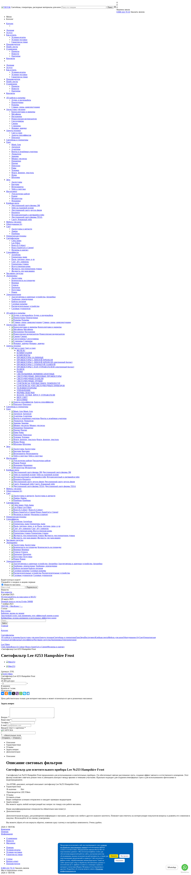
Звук (8, 180)
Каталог (9, 23)
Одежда (14, 285)
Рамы (13, 168)
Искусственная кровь (20, 266)
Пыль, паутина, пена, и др (23, 259)
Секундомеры (17, 121)
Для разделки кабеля (20, 194)
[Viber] (17, 693)
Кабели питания (18, 301)
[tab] (95, 678)
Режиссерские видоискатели (24, 119)
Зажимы (15, 156)
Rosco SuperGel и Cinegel (22, 248)
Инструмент (11, 191)
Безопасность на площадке (23, 280)
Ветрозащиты (17, 187)
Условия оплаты (18, 37)
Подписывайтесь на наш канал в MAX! (18, 597)
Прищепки (16, 161)
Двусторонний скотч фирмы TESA (26, 217)
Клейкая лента (12, 203)
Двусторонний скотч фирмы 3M (25, 205)
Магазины (10, 843)
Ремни (14, 292)
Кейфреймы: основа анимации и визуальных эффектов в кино (28, 618)
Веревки (15, 283)
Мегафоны (16, 114)
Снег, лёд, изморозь (20, 262)
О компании (11, 49)
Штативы (15, 177)
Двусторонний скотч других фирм (26, 210)
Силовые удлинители (21, 308)
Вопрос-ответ (12, 861)
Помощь (4, 831)
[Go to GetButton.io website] (185, 872)
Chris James (16, 240)
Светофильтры (12, 238)
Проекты (15, 51)
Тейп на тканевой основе (22, 208)
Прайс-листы (12, 47)
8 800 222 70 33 (123, 12)
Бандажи (15, 184)
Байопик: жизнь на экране (12, 613)
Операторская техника (16, 236)
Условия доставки (19, 40)
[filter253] (10, 662)
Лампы (14, 231)
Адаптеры (15, 149)
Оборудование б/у (14, 224)
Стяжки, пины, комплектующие (25, 107)
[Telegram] (28, 693)
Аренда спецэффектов (21, 135)
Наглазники (16, 116)
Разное (14, 196)
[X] (13, 693)
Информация (7, 834)
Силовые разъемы (19, 304)
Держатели (16, 154)
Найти (4, 623)
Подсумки (16, 290)
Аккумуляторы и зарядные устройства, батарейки (33, 297)
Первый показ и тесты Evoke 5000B (17, 601)
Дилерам (10, 30)
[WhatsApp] (20, 693)
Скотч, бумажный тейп (21, 219)
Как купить (11, 35)
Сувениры (16, 126)
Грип (8, 142)
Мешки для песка (19, 158)
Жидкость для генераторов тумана (26, 269)
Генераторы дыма (19, 257)
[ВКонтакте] (2, 693)
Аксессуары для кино (15, 109)
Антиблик (16, 255)
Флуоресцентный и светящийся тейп (27, 215)
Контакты (10, 58)
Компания (5, 829)
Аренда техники (13, 130)
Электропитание (13, 294)
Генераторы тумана (20, 264)
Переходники (17, 102)
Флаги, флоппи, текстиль (22, 173)
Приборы (15, 233)
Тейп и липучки (18, 189)
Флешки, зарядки (19, 128)
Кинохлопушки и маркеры (23, 112)
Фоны (14, 175)
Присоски (15, 166)
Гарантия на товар (19, 42)
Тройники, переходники (22, 299)
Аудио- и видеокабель (21, 100)
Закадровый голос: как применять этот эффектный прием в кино (30, 615)
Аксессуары (16, 182)
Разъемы (15, 105)
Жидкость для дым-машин (23, 271)
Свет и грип (16, 133)
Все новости (6, 592)
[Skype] (24, 693)
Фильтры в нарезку (19, 250)
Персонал (15, 137)
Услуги (9, 32)
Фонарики (16, 201)
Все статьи (6, 611)
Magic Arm (16, 144)
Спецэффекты (12, 252)
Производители (13, 44)
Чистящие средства (14, 273)
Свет (8, 226)
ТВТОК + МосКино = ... (12, 606)
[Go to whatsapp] (185, 867)
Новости (15, 54)
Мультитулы (16, 198)
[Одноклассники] (6, 693)
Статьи (9, 859)
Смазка (14, 123)
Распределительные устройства (25, 306)
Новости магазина (12, 585)
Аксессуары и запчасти (21, 229)
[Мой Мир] (9, 693)
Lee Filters (15, 243)
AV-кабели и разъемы (15, 98)
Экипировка (11, 276)
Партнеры (15, 56)
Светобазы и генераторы (17, 140)
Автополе (15, 147)
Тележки (15, 170)
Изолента (15, 212)
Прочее (14, 163)
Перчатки (15, 287)
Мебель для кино (13, 222)
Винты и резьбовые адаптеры (24, 151)
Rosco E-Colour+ (18, 245)
